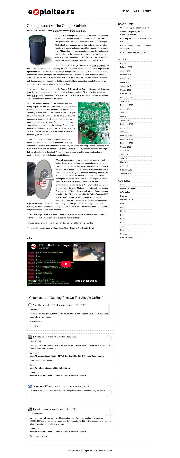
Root (122, 219)
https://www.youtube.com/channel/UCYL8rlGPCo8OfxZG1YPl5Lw (58, 376)
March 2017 (125, 82)
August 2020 (125, 71)
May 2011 (124, 162)
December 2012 (126, 124)
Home (125, 10)
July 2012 (124, 132)
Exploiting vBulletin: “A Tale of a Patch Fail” (136, 40)
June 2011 (124, 158)
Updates (123, 234)
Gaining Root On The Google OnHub (56, 25)
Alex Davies (39, 305)
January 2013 (125, 120)
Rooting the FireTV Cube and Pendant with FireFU (135, 47)
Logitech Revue (126, 200)
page (55, 139)
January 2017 (125, 86)
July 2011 (124, 155)
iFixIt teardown (98, 65)
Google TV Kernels (128, 188)
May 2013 (124, 116)
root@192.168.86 (80, 421)
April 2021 (124, 63)
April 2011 (124, 166)
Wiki (136, 10)
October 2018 (125, 75)
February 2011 (126, 170)
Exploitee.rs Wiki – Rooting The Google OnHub (73, 228)
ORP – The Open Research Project (134, 28)
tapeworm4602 (40, 386)
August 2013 (125, 109)
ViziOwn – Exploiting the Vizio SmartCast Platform (132, 33)
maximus (56, 30)
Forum (147, 10)
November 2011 (126, 143)
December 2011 (126, 139)
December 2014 (126, 98)
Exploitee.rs (89, 451)
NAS (122, 203)
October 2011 (125, 147)
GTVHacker (125, 192)
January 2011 (125, 174)
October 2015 (125, 90)
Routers (72, 30)
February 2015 (126, 94)
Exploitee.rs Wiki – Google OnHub (78, 223)
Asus (122, 185)
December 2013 (126, 105)
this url (35, 95)
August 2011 (125, 151)
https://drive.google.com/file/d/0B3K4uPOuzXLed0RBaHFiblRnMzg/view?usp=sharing (67, 356)
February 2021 (126, 67)
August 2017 (125, 78)
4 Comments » (81, 30)
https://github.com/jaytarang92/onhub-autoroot (50, 368)
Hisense (123, 196)
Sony (122, 226)
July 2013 (124, 113)
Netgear (123, 211)
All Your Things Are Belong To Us (133, 52)
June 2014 (124, 101)
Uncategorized (126, 230)
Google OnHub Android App (73, 89)
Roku (122, 215)
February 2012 (126, 136)
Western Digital (126, 238)
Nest (122, 207)
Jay (34, 336)
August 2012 (125, 128)
